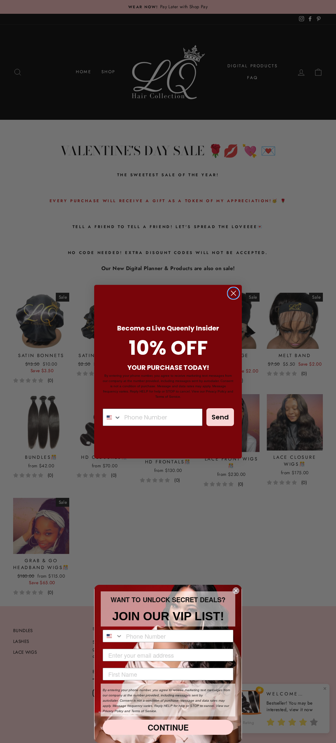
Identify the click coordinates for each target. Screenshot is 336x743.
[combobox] (112, 417)
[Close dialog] (233, 293)
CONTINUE (168, 727)
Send (220, 417)
